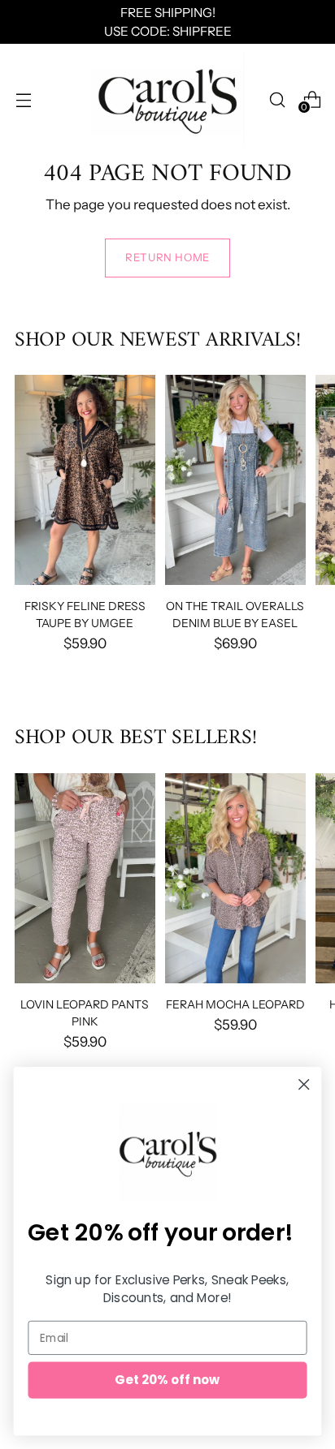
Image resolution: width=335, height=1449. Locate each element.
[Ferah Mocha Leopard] (235, 878)
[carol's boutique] (167, 99)
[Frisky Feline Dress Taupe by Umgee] (85, 480)
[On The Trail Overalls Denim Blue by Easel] (235, 480)
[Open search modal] (277, 99)
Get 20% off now (167, 1379)
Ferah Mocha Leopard (235, 1004)
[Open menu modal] (23, 99)
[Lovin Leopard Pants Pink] (85, 878)
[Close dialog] (303, 1084)
